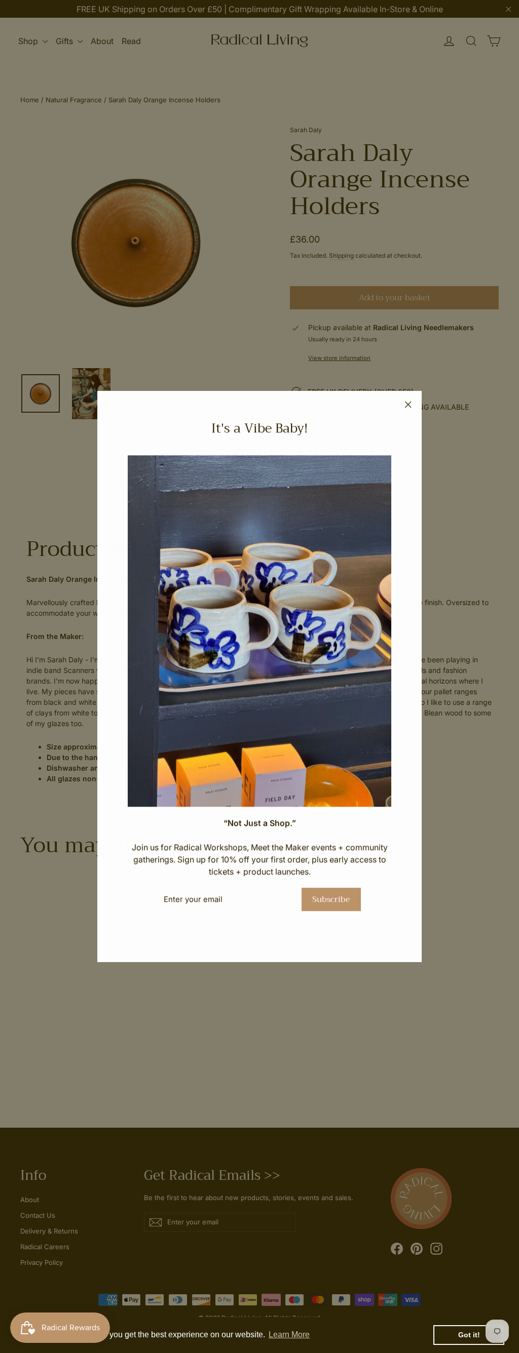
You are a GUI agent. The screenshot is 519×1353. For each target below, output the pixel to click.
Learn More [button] (289, 1334)
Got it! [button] (469, 1335)
